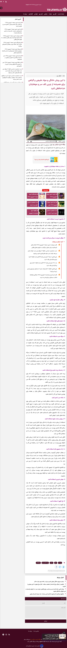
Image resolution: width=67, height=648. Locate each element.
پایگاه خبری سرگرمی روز (58, 145)
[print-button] (28, 141)
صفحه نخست (61, 14)
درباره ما (25, 14)
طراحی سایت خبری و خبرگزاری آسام (33, 646)
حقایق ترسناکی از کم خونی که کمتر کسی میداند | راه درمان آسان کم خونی (47, 594)
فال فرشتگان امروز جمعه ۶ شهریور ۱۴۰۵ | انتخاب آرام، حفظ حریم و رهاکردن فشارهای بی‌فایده (32, 196)
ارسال (45, 621)
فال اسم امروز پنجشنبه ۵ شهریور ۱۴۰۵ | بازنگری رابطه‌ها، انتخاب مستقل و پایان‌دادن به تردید (43, 276)
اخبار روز (41, 14)
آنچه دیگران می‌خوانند (57, 242)
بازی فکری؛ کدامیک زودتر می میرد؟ (41, 159)
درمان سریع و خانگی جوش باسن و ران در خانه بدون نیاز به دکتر (49, 582)
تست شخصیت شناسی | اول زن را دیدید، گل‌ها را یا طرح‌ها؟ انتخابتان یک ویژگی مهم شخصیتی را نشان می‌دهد (32, 204)
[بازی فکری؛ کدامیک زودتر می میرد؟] (53, 159)
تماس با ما (36, 631)
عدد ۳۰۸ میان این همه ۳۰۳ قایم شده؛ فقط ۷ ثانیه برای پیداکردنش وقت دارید (43, 264)
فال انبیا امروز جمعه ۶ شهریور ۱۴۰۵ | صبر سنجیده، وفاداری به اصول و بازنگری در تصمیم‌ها (52, 204)
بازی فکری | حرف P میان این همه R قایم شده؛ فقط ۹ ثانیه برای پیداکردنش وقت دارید (43, 258)
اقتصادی (31, 14)
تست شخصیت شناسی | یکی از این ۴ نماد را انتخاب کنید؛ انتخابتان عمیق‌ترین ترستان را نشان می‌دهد (52, 212)
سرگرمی (45, 14)
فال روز (54, 14)
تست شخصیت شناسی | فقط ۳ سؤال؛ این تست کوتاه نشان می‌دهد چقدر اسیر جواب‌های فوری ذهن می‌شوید (42, 252)
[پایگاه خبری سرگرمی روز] (57, 9)
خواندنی (36, 14)
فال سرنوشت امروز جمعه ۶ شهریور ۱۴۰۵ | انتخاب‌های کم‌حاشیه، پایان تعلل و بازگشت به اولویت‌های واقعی (44, 246)
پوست (60, 563)
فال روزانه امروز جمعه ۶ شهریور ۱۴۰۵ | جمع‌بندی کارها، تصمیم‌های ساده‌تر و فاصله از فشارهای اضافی (12, 51)
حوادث (50, 14)
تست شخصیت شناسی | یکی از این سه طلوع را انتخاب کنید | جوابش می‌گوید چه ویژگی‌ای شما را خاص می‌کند (12, 77)
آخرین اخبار (18, 19)
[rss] (9, 635)
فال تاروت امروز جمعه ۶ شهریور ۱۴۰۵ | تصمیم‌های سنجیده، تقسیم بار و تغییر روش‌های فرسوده (52, 196)
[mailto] (30, 141)
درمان (51, 563)
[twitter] (60, 567)
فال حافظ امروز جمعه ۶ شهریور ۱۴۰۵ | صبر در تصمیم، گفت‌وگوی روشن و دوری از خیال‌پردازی (12, 64)
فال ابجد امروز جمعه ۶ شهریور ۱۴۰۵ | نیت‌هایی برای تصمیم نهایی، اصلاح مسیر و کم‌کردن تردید (50, 637)
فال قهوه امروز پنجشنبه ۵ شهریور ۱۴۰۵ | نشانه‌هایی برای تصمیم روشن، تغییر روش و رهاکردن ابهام (33, 212)
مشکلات (38, 563)
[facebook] (56, 567)
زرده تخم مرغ (45, 563)
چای (56, 563)
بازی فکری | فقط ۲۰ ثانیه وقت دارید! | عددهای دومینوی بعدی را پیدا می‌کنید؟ (42, 270)
